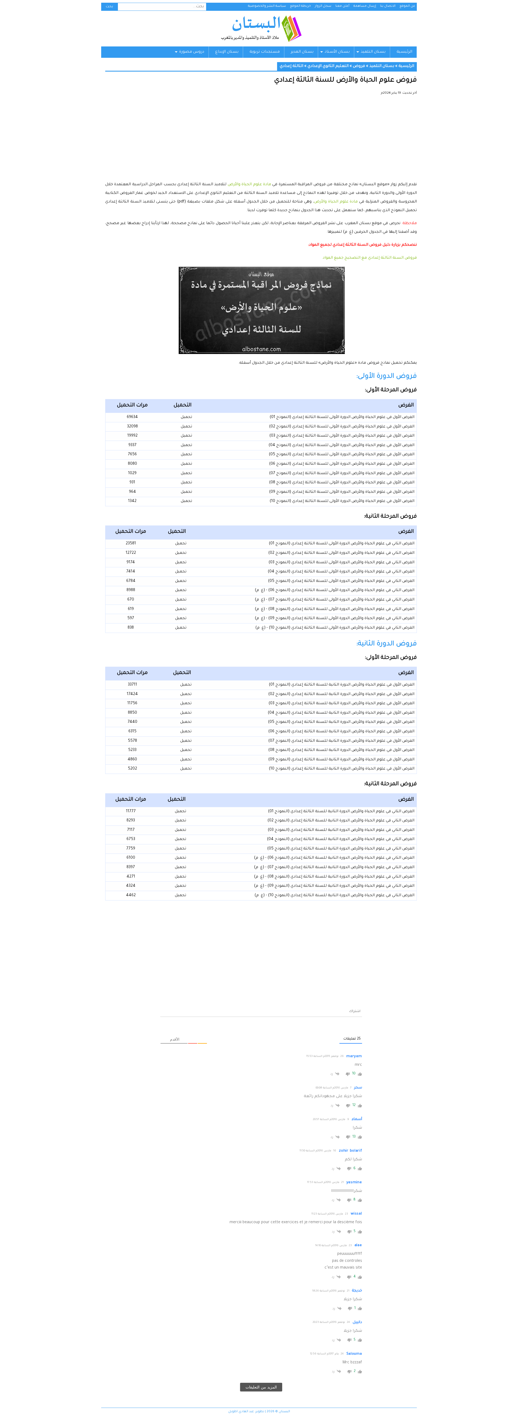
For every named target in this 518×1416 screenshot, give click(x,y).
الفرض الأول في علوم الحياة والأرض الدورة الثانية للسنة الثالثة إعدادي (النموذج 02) (341, 694)
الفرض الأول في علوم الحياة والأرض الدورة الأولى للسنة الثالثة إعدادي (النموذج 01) (342, 417)
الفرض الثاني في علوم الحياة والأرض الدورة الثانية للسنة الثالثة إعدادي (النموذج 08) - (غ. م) (334, 877)
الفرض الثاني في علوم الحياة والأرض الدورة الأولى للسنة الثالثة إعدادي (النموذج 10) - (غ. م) (334, 628)
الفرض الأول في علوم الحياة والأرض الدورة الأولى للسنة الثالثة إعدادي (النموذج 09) (341, 492)
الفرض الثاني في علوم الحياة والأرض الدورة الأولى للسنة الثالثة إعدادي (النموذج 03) (341, 563)
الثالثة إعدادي (291, 66)
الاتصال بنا (388, 6)
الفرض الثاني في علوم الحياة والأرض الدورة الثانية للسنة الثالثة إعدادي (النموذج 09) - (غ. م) (334, 886)
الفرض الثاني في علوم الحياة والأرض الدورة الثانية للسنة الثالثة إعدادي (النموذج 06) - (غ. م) (334, 858)
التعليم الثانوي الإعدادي (328, 66)
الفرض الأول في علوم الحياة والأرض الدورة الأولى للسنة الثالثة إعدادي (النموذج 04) (341, 445)
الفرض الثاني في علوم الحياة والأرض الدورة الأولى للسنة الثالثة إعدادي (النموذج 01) (341, 544)
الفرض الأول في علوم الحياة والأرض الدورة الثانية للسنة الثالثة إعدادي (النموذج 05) (341, 722)
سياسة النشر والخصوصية (267, 6)
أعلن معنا (342, 6)
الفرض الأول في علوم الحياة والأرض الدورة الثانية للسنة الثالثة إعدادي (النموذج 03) (341, 704)
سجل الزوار (323, 6)
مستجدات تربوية (265, 52)
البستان (261, 28)
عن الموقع (407, 6)
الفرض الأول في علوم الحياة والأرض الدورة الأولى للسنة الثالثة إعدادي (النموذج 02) (341, 427)
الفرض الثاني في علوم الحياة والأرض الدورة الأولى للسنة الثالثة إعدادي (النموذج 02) (341, 553)
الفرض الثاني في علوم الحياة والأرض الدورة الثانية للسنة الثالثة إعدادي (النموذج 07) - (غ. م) (334, 867)
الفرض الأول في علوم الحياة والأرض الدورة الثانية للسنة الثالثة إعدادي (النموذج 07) (341, 741)
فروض (359, 66)
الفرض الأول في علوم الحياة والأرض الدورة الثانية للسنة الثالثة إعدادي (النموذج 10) (341, 769)
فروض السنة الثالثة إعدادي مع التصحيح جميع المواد (370, 258)
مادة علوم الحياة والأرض (249, 185)
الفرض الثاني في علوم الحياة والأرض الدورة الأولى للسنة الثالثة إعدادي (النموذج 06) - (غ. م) (334, 590)
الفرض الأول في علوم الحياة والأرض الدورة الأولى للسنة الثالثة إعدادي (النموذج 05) (341, 455)
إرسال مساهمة (364, 6)
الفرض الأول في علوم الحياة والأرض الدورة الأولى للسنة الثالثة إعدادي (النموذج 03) (341, 436)
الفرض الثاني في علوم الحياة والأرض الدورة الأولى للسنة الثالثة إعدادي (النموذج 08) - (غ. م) (334, 609)
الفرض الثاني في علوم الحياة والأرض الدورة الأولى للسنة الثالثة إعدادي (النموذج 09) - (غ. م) (334, 618)
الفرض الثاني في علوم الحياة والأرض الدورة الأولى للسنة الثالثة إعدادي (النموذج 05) (341, 581)
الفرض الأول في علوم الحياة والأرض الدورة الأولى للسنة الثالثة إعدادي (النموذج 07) (341, 473)
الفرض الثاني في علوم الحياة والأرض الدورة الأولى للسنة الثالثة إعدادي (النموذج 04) (341, 572)
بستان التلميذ (373, 52)
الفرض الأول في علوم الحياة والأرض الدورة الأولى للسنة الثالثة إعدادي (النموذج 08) (341, 483)
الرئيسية (404, 52)
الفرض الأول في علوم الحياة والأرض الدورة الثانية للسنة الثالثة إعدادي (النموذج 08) (341, 750)
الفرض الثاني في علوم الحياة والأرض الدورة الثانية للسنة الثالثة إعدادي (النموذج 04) (340, 839)
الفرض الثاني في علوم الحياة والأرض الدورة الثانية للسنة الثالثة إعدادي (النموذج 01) (341, 812)
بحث (109, 7)
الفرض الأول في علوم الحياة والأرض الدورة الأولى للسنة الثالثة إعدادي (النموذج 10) (342, 501)
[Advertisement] (261, 140)
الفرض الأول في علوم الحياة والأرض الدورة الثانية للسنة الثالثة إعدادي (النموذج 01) (341, 685)
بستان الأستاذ (337, 52)
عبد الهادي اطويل (241, 1412)
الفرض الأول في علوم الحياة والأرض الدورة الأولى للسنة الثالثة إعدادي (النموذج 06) (341, 464)
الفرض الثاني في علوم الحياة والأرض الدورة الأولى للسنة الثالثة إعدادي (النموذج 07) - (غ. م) (334, 600)
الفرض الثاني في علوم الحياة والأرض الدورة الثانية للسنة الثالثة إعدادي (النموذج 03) (341, 830)
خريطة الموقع (300, 6)
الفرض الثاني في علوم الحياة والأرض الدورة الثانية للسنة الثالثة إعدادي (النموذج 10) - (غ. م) (334, 896)
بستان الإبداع (226, 52)
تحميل (186, 417)
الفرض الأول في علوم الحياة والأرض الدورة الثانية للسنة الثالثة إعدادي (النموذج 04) (341, 713)
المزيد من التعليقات (261, 1387)
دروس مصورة (191, 52)
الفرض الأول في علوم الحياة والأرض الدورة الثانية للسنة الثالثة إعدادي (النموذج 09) (341, 760)
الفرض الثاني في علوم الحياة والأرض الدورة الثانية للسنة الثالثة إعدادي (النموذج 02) (340, 821)
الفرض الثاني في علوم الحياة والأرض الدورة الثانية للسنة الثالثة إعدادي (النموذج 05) (340, 849)
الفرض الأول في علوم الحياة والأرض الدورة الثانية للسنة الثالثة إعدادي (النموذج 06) (341, 732)
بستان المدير (302, 52)
